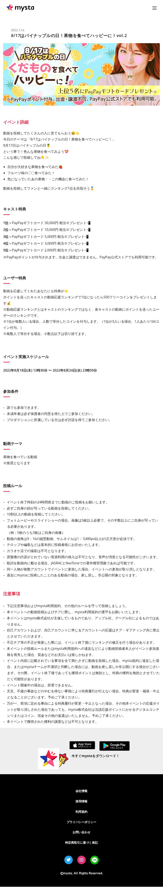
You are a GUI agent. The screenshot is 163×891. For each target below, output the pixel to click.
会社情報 (81, 791)
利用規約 (81, 812)
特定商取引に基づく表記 (81, 842)
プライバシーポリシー (81, 822)
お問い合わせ (81, 832)
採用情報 (81, 801)
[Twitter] (68, 860)
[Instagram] (81, 860)
